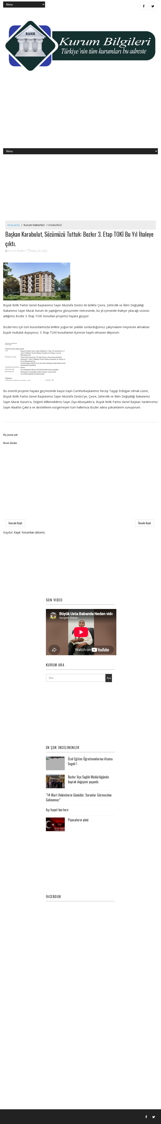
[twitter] (153, 6)
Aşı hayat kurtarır (57, 809)
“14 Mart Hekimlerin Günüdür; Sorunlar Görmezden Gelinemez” (79, 797)
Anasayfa (13, 225)
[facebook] (144, 6)
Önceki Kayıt (144, 523)
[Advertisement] (80, 114)
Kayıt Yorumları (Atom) (29, 532)
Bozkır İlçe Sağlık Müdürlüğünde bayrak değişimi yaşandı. (88, 779)
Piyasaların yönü (78, 819)
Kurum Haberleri (34, 225)
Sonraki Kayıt (15, 523)
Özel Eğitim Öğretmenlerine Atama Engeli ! (90, 761)
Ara (108, 678)
